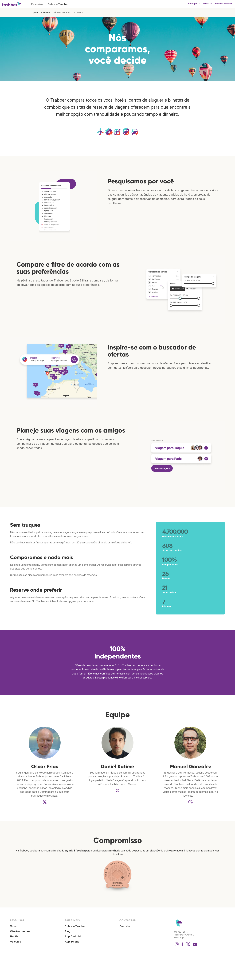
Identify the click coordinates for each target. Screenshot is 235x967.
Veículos (15, 941)
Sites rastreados (62, 12)
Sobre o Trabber (58, 4)
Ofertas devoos (20, 931)
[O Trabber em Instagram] (176, 945)
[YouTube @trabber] (194, 945)
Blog (67, 931)
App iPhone (72, 941)
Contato (124, 926)
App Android (73, 936)
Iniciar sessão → (223, 3)
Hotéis (14, 936)
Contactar (79, 12)
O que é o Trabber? (40, 12)
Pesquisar (37, 4)
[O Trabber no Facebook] (182, 945)
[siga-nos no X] (188, 945)
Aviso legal (179, 937)
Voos (13, 926)
